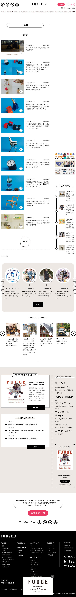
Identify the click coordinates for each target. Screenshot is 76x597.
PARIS (19, 553)
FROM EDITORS (68, 548)
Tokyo (64, 424)
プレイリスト (34, 571)
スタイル (68, 431)
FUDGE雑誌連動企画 (60, 406)
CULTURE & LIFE (37, 12)
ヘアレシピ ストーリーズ (37, 550)
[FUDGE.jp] (39, 4)
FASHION (3, 12)
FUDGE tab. (10, 12)
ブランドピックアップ (8, 557)
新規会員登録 (38, 513)
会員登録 (61, 4)
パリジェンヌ (62, 411)
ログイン (71, 4)
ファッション (51, 546)
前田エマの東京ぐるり (36, 576)
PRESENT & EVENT (67, 12)
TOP (2, 256)
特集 (3, 546)
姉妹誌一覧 (67, 545)
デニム (70, 406)
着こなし (61, 383)
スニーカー (57, 409)
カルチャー (33, 560)
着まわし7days (6, 564)
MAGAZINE (58, 12)
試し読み (65, 481)
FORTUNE (51, 12)
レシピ (50, 550)
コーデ (59, 431)
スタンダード (5, 562)
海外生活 (50, 555)
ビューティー (51, 548)
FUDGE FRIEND (64, 397)
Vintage (59, 415)
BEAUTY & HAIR (27, 12)
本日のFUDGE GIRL (60, 387)
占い (68, 387)
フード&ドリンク (35, 565)
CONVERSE (69, 427)
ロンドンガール (62, 403)
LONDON (20, 555)
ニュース (4, 550)
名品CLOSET (5, 548)
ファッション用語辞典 (8, 560)
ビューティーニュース (36, 548)
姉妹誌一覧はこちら (64, 484)
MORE (35, 407)
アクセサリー (5, 566)
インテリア (59, 434)
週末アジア (33, 569)
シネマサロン (34, 574)
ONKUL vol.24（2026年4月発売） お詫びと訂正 (23, 439)
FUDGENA (45, 12)
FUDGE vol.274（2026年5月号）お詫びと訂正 (22, 424)
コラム (32, 567)
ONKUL (56, 400)
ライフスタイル (34, 562)
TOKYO (20, 551)
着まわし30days (60, 427)
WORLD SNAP (18, 12)
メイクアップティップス (37, 553)
